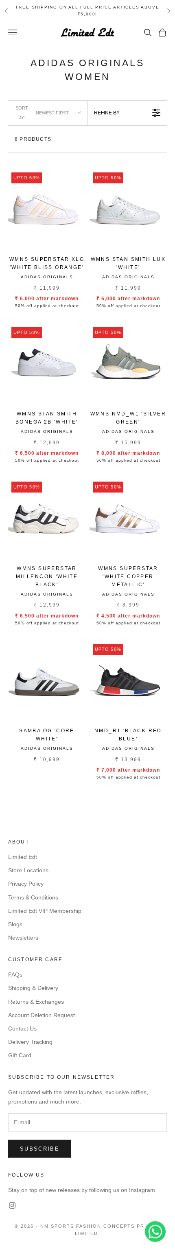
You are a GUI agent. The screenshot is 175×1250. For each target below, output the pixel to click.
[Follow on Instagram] (12, 1205)
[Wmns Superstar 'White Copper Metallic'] (128, 516)
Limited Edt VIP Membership (44, 911)
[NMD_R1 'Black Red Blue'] (128, 679)
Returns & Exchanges (36, 1001)
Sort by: (42, 112)
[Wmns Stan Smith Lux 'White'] (128, 207)
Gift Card (19, 1055)
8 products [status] (33, 139)
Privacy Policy (26, 883)
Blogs (15, 924)
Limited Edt (22, 857)
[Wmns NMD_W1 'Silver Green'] (128, 362)
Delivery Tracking (30, 1042)
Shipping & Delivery (33, 988)
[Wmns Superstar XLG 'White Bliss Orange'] (46, 207)
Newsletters (23, 937)
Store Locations (28, 870)
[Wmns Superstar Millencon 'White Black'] (46, 516)
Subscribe (39, 1149)
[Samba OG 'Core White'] (46, 679)
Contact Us (22, 1028)
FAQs (15, 974)
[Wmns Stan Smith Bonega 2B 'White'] (46, 362)
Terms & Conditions (33, 897)
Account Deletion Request (41, 1015)
